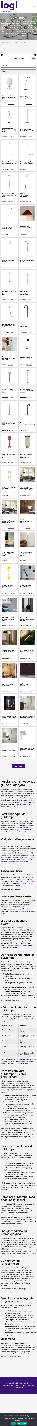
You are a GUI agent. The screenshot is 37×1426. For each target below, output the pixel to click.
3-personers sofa (21, 881)
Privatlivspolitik (22, 1423)
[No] (34, 1419)
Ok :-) (13, 1423)
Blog (16, 1385)
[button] (34, 6)
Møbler (9, 42)
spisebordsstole (13, 862)
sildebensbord (23, 1061)
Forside (3, 42)
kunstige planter (19, 830)
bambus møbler (18, 945)
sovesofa (32, 881)
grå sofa (9, 998)
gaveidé (19, 802)
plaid (22, 911)
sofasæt (21, 998)
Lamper (15, 42)
